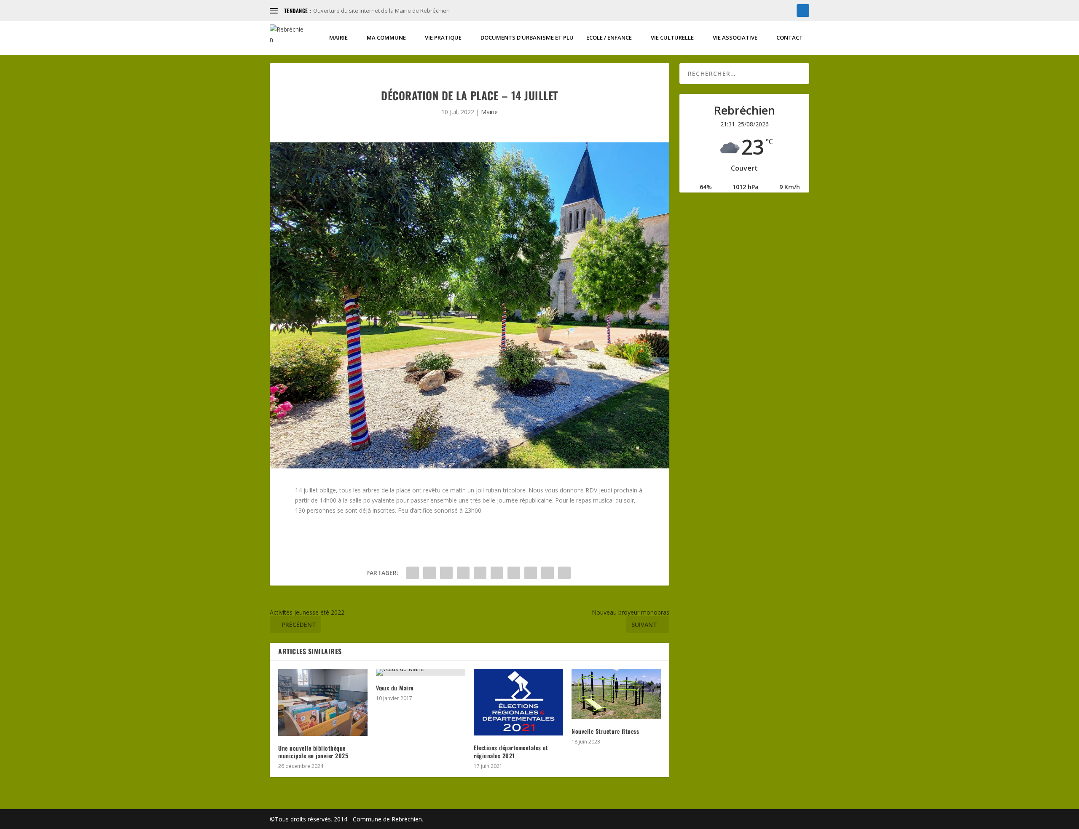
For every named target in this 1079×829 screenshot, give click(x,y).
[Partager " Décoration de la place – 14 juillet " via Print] (564, 572)
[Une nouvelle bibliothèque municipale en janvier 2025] (323, 702)
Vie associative (735, 37)
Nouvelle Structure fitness (605, 731)
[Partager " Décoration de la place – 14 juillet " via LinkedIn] (497, 572)
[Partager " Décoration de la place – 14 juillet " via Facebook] (412, 572)
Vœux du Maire (394, 687)
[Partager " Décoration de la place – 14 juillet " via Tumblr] (463, 572)
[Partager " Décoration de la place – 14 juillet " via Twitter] (429, 572)
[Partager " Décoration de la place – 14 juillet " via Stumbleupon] (530, 572)
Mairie (338, 37)
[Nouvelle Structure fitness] (616, 694)
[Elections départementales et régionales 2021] (518, 702)
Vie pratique (443, 37)
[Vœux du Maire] (420, 672)
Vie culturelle (672, 37)
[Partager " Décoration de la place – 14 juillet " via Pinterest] (480, 572)
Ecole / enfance (609, 37)
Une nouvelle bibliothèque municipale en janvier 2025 (313, 751)
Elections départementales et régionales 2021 (511, 751)
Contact (789, 37)
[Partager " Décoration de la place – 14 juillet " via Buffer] (513, 572)
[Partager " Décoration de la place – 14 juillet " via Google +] (446, 572)
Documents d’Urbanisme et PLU (527, 37)
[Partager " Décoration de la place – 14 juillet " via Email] (547, 572)
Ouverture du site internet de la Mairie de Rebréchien (381, 10)
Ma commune (386, 37)
